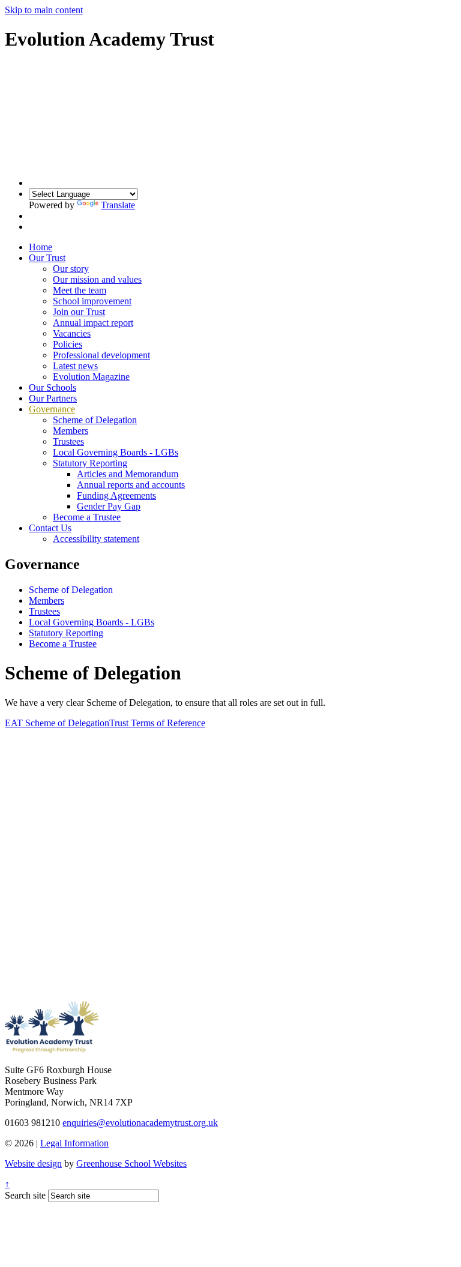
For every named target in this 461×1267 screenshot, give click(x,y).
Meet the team (79, 290)
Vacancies (72, 333)
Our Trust (47, 258)
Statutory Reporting (90, 463)
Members (70, 431)
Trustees (68, 441)
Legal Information (74, 1143)
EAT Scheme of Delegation (57, 723)
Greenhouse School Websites (131, 1163)
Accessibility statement (96, 539)
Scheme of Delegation (95, 420)
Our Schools (52, 387)
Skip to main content (44, 10)
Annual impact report (93, 323)
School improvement (92, 301)
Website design (33, 1163)
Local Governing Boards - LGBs (115, 452)
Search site (25, 1195)
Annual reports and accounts (131, 485)
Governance (52, 409)
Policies (67, 344)
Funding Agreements (116, 495)
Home (40, 247)
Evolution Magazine (91, 377)
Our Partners (53, 398)
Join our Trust (79, 312)
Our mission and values (97, 279)
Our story (71, 268)
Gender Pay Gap (108, 506)
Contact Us (50, 528)
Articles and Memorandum (127, 474)
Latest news (75, 366)
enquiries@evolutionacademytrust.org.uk (140, 1123)
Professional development (101, 355)
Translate (118, 205)
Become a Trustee (87, 517)
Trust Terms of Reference (157, 723)
